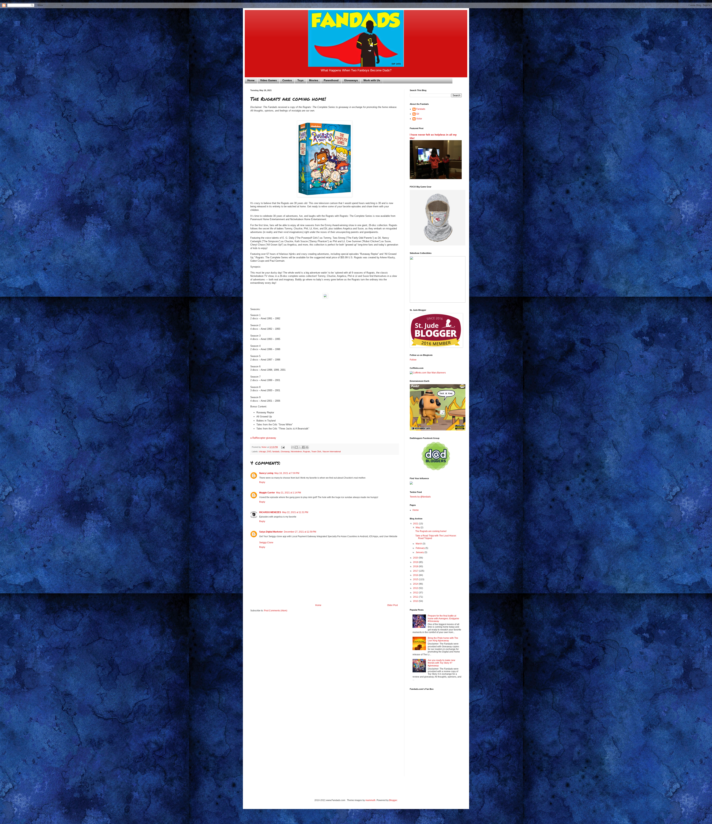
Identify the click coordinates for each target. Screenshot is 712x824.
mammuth (370, 800)
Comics (287, 80)
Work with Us (371, 80)
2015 (416, 579)
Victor (419, 118)
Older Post (392, 605)
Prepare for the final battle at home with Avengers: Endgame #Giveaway (443, 618)
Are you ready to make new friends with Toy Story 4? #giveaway (441, 663)
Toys (300, 80)
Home (251, 80)
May (418, 527)
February (420, 548)
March (419, 543)
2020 (416, 557)
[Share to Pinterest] (307, 447)
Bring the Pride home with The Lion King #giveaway (443, 639)
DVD (269, 451)
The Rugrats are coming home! (430, 531)
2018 (416, 566)
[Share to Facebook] (303, 447)
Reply (262, 482)
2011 (416, 597)
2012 (416, 592)
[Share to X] (300, 447)
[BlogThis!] (296, 447)
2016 (416, 575)
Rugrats (306, 451)
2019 (416, 562)
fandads (276, 451)
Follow (413, 359)
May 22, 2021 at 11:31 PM (295, 512)
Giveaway (285, 451)
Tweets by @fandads (420, 496)
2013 (416, 588)
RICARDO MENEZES (270, 512)
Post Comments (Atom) (275, 610)
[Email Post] (282, 447)
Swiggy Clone (266, 542)
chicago (262, 451)
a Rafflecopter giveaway (263, 437)
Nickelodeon (296, 451)
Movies (313, 80)
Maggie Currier (267, 492)
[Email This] (293, 447)
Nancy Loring (266, 473)
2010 (416, 601)
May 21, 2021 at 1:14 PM (288, 492)
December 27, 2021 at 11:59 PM (300, 531)
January (420, 552)
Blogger (393, 800)
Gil (417, 114)
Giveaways (351, 80)
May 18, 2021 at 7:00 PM (286, 473)
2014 (416, 584)
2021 (416, 523)
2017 (416, 571)
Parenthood (331, 80)
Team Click (316, 451)
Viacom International (331, 451)
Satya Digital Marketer (271, 531)
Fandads (420, 109)
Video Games (268, 80)
